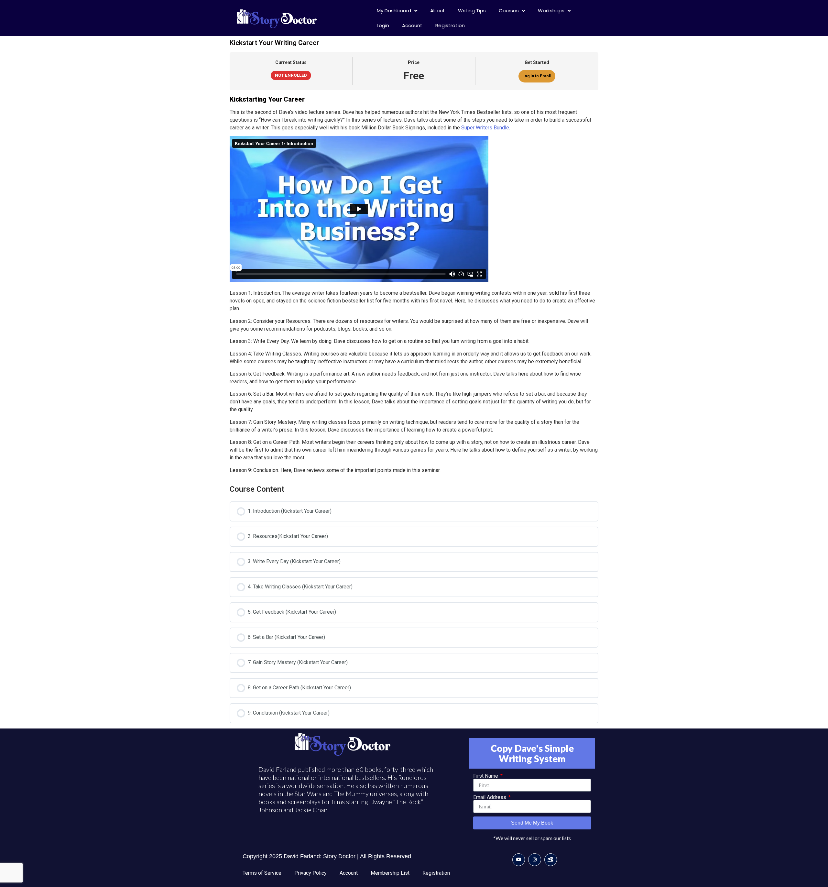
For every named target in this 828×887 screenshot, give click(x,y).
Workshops (551, 10)
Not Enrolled (291, 75)
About (437, 10)
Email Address (490, 797)
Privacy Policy (310, 873)
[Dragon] (550, 859)
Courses (509, 10)
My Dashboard (394, 10)
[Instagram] (534, 859)
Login (383, 25)
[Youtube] (518, 859)
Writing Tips (472, 10)
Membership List (390, 873)
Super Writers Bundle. (485, 128)
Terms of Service (262, 873)
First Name (486, 776)
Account (412, 25)
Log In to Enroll (536, 76)
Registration (450, 25)
